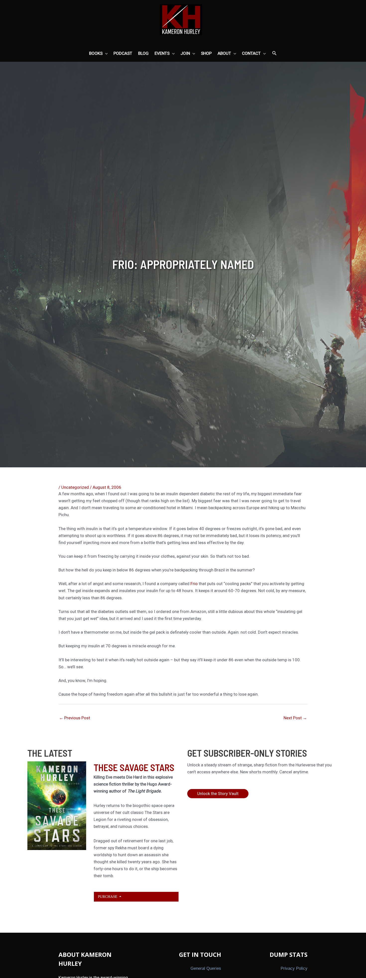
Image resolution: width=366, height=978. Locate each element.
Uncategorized (75, 487)
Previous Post (74, 717)
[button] (274, 53)
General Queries (205, 968)
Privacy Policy (294, 968)
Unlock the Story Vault (218, 793)
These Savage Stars (134, 767)
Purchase (108, 896)
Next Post (295, 717)
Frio (194, 583)
